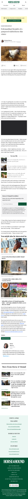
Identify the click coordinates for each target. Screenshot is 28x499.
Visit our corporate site (21, 490)
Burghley (20, 8)
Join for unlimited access (14, 20)
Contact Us (14, 439)
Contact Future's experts (14, 468)
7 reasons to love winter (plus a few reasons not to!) (12, 279)
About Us (14, 436)
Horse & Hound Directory (14, 451)
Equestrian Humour (6, 25)
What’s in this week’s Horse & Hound (14, 424)
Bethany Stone (5, 378)
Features (19, 41)
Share (4, 65)
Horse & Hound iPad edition (14, 426)
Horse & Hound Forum (14, 454)
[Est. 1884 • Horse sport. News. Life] (14, 2)
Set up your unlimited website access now (14, 331)
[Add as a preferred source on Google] (14, 485)
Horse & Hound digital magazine (14, 429)
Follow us (17, 65)
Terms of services (19, 208)
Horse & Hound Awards (14, 448)
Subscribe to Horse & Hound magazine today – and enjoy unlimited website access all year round (14, 302)
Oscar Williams (5, 389)
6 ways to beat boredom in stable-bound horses (13, 257)
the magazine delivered (9, 312)
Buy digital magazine (14, 470)
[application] (14, 127)
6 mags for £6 (12, 8)
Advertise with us (14, 476)
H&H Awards (4, 8)
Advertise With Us (14, 441)
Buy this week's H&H (14, 465)
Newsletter (24, 65)
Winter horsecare (6, 338)
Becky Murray (9, 40)
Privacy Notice (20, 209)
